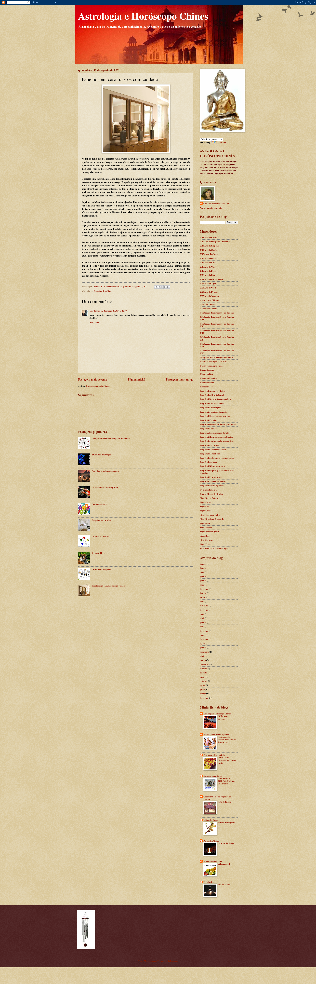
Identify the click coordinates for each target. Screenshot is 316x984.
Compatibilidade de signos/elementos (216, 357)
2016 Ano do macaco (209, 258)
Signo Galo (205, 523)
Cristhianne (95, 310)
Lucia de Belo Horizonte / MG (217, 203)
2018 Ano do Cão (207, 266)
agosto (202, 643)
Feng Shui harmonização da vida (214, 432)
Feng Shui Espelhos (102, 291)
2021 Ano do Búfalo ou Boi (211, 279)
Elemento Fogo (206, 374)
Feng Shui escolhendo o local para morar (218, 424)
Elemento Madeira (208, 378)
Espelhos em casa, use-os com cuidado (109, 585)
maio (202, 572)
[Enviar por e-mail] (155, 287)
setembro (204, 672)
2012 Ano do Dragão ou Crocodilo (215, 241)
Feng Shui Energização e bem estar (215, 415)
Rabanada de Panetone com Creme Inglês (227, 760)
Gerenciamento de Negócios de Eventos (217, 798)
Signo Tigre (205, 544)
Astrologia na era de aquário (216, 734)
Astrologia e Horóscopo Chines (143, 16)
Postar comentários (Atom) (98, 386)
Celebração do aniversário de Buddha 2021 (217, 345)
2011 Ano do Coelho (208, 237)
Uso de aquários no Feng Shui (105, 487)
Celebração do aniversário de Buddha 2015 (217, 318)
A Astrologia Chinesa (209, 300)
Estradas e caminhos (212, 775)
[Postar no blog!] (158, 287)
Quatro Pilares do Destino (211, 493)
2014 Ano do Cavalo (208, 249)
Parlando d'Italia (211, 840)
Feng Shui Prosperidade (211, 477)
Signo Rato (205, 535)
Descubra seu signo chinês (211, 365)
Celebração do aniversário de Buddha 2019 (217, 338)
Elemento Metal (207, 382)
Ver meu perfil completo (211, 207)
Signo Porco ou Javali (209, 531)
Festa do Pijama (224, 801)
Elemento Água (207, 369)
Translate (221, 142)
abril (202, 584)
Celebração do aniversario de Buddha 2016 (217, 325)
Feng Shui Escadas (208, 420)
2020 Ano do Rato (207, 274)
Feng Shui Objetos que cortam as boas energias (217, 471)
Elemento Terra (207, 386)
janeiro (203, 563)
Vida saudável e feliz (212, 861)
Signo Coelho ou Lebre (210, 514)
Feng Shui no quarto (209, 462)
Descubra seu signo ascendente (105, 471)
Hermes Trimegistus (226, 822)
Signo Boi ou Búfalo (209, 498)
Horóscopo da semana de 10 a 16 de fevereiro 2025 (227, 739)
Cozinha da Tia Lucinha (214, 755)
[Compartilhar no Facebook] (165, 287)
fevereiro (204, 588)
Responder (94, 322)
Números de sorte (99, 503)
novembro (204, 651)
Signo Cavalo (205, 510)
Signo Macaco (206, 527)
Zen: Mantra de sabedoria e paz (214, 548)
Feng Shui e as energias (210, 407)
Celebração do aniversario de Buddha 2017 (217, 331)
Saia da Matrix (224, 884)
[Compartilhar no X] (162, 287)
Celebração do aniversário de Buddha (217, 312)
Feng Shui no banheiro (210, 453)
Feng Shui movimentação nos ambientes (217, 441)
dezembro (204, 664)
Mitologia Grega (210, 820)
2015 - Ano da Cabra (209, 254)
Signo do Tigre (98, 552)
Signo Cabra (205, 502)
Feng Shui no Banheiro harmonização (217, 457)
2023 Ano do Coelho (208, 287)
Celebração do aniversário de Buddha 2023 (217, 352)
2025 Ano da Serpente (209, 296)
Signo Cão (204, 506)
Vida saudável (224, 863)
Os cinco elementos (100, 536)
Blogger (173, 960)
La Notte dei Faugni (226, 843)
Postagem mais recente (92, 379)
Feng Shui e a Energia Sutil (212, 403)
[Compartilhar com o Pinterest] (168, 287)
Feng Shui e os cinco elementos (213, 411)
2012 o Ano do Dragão (101, 454)
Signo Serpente (206, 539)
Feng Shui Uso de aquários (212, 485)
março (203, 660)
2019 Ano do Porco (208, 270)
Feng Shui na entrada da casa (213, 449)
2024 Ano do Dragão (209, 291)
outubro (203, 668)
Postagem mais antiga (179, 379)
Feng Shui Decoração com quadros (215, 399)
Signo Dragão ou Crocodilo (212, 519)
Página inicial (136, 379)
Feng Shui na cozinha (101, 520)
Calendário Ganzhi (208, 308)
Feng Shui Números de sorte (212, 466)
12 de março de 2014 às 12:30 (114, 310)
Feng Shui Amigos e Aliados (212, 390)
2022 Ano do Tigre (208, 283)
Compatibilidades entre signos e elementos (111, 438)
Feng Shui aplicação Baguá (212, 395)
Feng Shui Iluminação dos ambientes (216, 436)
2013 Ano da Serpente (101, 569)
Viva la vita (208, 882)
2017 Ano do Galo (207, 262)
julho (202, 597)
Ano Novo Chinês (207, 304)
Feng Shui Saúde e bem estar (213, 481)
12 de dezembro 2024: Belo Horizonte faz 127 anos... (226, 781)
